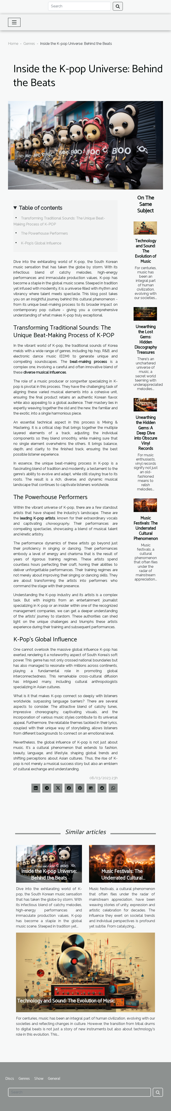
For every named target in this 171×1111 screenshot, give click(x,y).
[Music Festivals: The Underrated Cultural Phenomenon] (145, 505)
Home (13, 43)
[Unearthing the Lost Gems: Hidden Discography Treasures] (145, 313)
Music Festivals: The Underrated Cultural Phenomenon (146, 528)
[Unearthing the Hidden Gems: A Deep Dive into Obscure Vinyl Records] (145, 404)
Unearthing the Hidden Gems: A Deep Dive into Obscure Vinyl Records (145, 433)
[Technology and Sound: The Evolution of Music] (145, 228)
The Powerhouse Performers (44, 233)
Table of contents (40, 207)
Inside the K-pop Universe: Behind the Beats (49, 874)
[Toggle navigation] (14, 22)
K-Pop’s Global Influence (41, 243)
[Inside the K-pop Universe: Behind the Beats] (49, 863)
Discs (9, 1078)
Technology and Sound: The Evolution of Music (145, 251)
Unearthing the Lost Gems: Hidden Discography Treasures (145, 339)
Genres (29, 43)
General (54, 1078)
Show (38, 1078)
